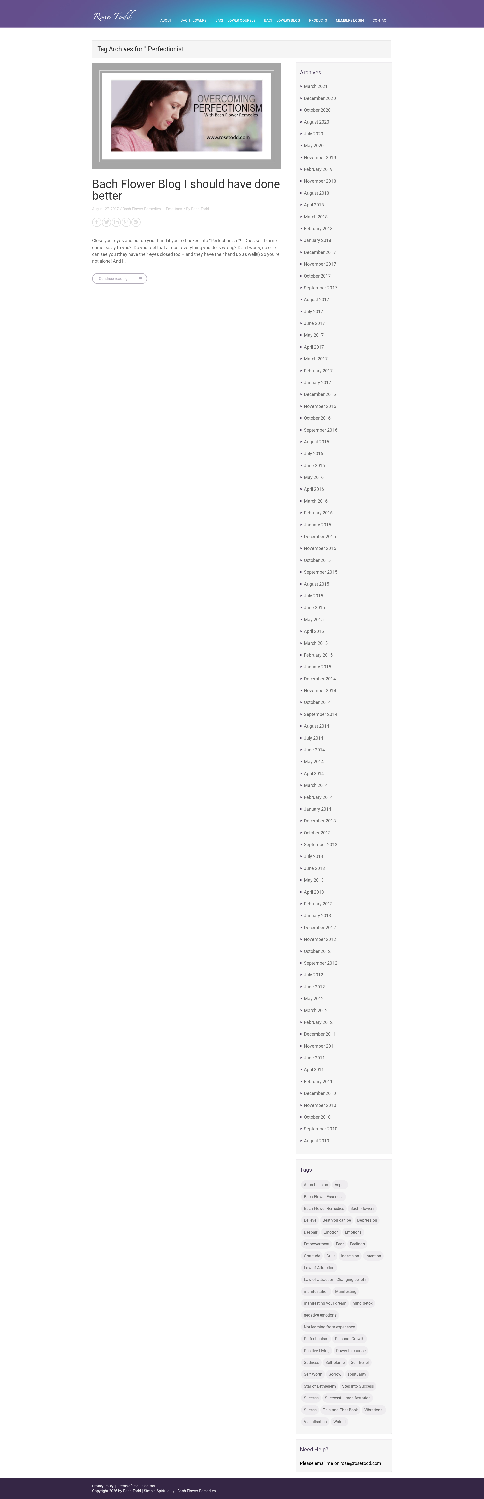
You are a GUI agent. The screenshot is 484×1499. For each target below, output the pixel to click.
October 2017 (317, 276)
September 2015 (320, 572)
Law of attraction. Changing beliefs (335, 1279)
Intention (373, 1255)
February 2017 (318, 370)
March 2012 (316, 1010)
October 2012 (317, 951)
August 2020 (316, 122)
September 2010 (320, 1128)
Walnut (339, 1421)
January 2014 (317, 809)
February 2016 (318, 512)
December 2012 (320, 927)
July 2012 (313, 974)
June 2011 (314, 1057)
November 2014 (320, 690)
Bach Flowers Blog (282, 20)
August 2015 (316, 584)
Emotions (174, 209)
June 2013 (314, 868)
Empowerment (316, 1244)
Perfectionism (316, 1338)
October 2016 (317, 418)
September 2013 (320, 844)
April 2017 (314, 347)
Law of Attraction (319, 1267)
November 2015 (320, 548)
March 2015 (316, 643)
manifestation (316, 1291)
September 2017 (320, 287)
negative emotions (320, 1315)
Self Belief (360, 1362)
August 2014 (316, 726)
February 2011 (318, 1081)
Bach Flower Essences (323, 1196)
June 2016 (314, 465)
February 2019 (318, 169)
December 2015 (320, 536)
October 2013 (317, 832)
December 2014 (320, 678)
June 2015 (314, 607)
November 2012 (320, 939)
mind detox (363, 1303)
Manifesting (345, 1291)
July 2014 (313, 738)
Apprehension (316, 1184)
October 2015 (317, 560)
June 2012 (314, 986)
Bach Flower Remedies (142, 209)
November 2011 (320, 1046)
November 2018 (320, 181)
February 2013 (318, 903)
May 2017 (314, 335)
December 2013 (320, 820)
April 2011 (314, 1069)
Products (318, 20)
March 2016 (316, 501)
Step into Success (358, 1386)
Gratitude (312, 1255)
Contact (380, 20)
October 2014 (317, 702)
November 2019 (320, 157)
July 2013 (313, 856)
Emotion (331, 1232)
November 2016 (320, 406)
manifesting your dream (325, 1303)
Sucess (310, 1410)
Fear (340, 1244)
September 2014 (320, 714)
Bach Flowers (193, 20)
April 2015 (314, 631)
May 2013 (314, 880)
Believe (310, 1220)
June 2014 (314, 749)
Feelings (357, 1244)
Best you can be (337, 1220)
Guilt (330, 1255)
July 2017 (313, 311)
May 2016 (314, 477)
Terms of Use (128, 1486)
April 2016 (314, 489)
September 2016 (320, 430)
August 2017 (316, 299)
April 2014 (314, 773)
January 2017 (317, 382)
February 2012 (318, 1022)
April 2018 (314, 204)
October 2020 (317, 110)
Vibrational (374, 1410)
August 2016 (316, 441)
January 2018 (317, 240)
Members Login (350, 20)
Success (311, 1398)
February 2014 (318, 797)
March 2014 (316, 785)
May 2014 (314, 761)
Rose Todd (200, 209)
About (166, 20)
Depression (367, 1220)
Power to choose (351, 1350)
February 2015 (318, 655)
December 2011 (320, 1034)
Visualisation (315, 1421)
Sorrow (335, 1374)
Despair (310, 1232)
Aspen (340, 1184)
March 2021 (316, 86)
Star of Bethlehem (320, 1386)
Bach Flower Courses (235, 20)
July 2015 (313, 595)
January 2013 (317, 915)
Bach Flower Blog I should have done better (186, 189)
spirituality (357, 1374)
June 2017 (314, 323)
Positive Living (317, 1350)
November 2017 (320, 264)
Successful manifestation (348, 1398)
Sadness (311, 1362)
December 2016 (320, 394)
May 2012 (314, 998)
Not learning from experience (329, 1327)
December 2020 (320, 98)
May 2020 (314, 145)
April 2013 (314, 892)
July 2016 (313, 453)
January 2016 (317, 524)
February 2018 (318, 228)
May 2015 (314, 619)
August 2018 (316, 193)
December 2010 (320, 1093)
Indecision (350, 1255)
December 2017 (320, 252)
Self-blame (335, 1362)
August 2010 (316, 1140)
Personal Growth (349, 1338)
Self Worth (313, 1374)
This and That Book (340, 1410)
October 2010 (317, 1117)
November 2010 (320, 1105)
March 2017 (316, 358)
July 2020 (313, 133)
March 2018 (316, 216)
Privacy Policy (103, 1486)
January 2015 (317, 666)
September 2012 (320, 963)
